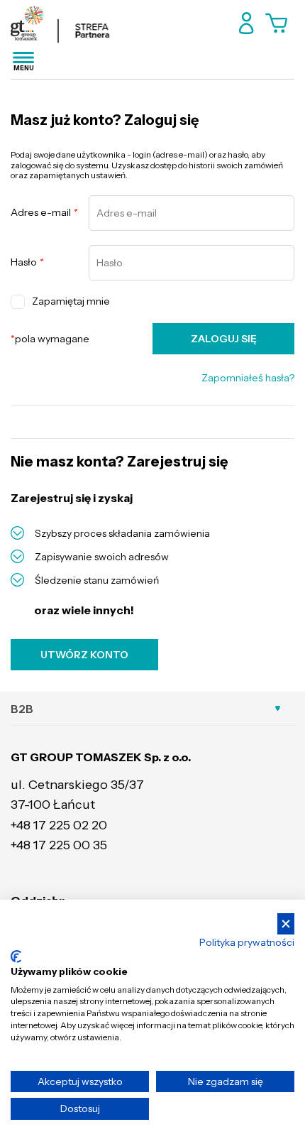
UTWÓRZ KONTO (84, 654)
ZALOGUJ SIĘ (224, 338)
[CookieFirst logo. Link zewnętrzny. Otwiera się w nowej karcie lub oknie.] (16, 956)
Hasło (27, 262)
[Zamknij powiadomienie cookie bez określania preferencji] (285, 924)
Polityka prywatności (246, 942)
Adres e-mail (44, 213)
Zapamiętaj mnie (71, 301)
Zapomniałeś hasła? (247, 378)
